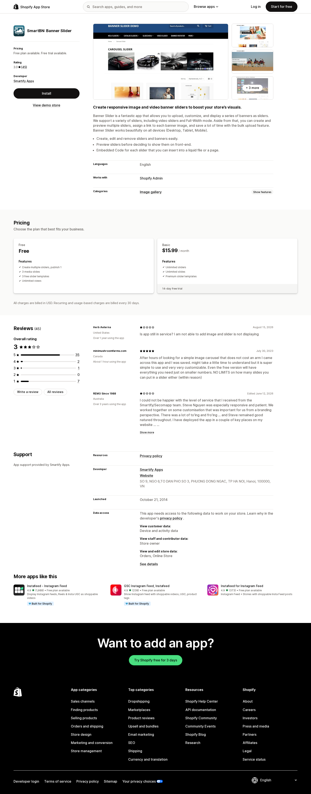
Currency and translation (148, 759)
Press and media (256, 726)
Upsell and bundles (143, 726)
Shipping (135, 751)
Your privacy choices (139, 781)
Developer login (26, 781)
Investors (250, 718)
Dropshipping (139, 701)
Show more (147, 432)
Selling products (84, 718)
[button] (59, 595)
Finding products (84, 710)
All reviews (55, 392)
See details (149, 564)
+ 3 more (252, 88)
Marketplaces (139, 710)
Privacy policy (151, 456)
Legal (247, 751)
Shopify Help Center (201, 701)
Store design (81, 734)
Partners (249, 734)
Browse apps (204, 6)
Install (46, 93)
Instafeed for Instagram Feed (242, 586)
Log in (256, 6)
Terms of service (57, 781)
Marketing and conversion (92, 743)
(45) (24, 67)
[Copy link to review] (113, 327)
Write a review (28, 392)
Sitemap (110, 781)
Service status (254, 759)
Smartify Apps (24, 81)
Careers (249, 710)
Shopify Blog (195, 734)
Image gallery (151, 192)
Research (192, 743)
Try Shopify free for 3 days (155, 660)
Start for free (281, 6)
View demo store (46, 105)
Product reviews (141, 718)
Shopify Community (201, 718)
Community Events (200, 726)
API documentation (200, 710)
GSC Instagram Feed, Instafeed (146, 586)
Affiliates (250, 743)
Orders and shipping (87, 726)
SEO (131, 743)
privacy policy (171, 518)
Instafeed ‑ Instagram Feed (47, 586)
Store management (86, 751)
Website (146, 475)
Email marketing (141, 734)
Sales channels (83, 701)
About (248, 701)
